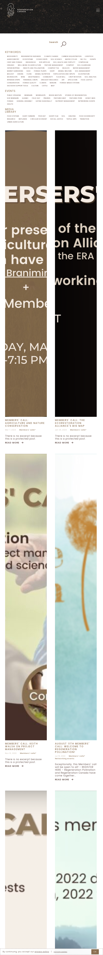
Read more (12, 443)
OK (95, 951)
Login (97, 17)
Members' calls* (27, 430)
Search (53, 42)
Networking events (64, 759)
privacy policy (42, 951)
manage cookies (60, 952)
